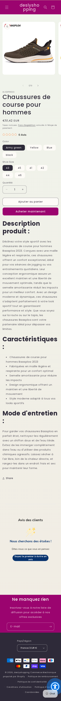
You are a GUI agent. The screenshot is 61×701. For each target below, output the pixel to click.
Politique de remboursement (43, 676)
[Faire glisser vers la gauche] (23, 85)
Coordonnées (32, 692)
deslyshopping (22, 672)
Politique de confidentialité (32, 681)
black (9, 155)
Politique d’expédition (46, 687)
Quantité (8, 182)
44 (8, 175)
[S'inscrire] (50, 627)
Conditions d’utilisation (19, 687)
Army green (14, 147)
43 (7, 168)
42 (42, 168)
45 (19, 168)
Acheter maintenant (31, 211)
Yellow (34, 147)
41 (30, 168)
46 (20, 175)
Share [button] (9, 478)
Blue (49, 147)
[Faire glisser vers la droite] (38, 85)
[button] (7, 7)
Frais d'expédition (27, 125)
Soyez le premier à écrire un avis (30, 558)
